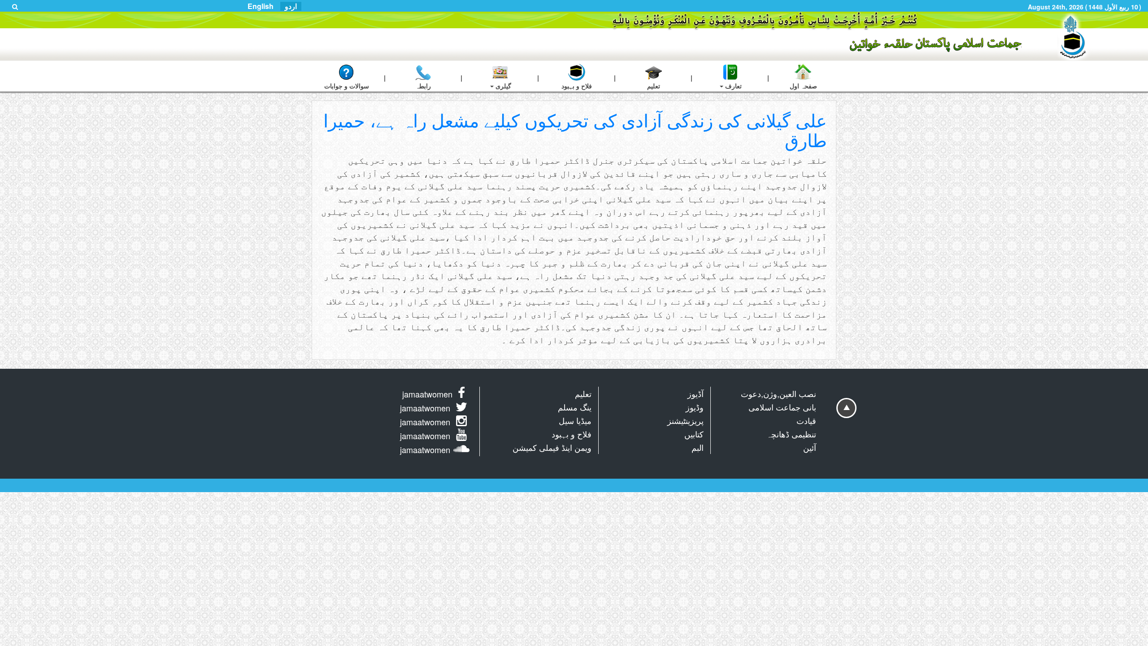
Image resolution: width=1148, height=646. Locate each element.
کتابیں (694, 434)
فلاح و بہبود (571, 434)
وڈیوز (695, 407)
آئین (809, 447)
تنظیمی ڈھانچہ (791, 434)
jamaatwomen (427, 394)
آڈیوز (695, 393)
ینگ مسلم (574, 407)
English (261, 6)
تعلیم (583, 393)
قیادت (806, 420)
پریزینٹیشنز (685, 420)
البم (697, 447)
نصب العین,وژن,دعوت (778, 393)
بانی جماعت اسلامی (782, 407)
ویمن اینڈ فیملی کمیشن (552, 447)
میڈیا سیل (575, 420)
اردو (291, 6)
